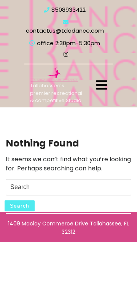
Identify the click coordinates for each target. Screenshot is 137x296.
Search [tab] (19, 206)
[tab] (101, 85)
